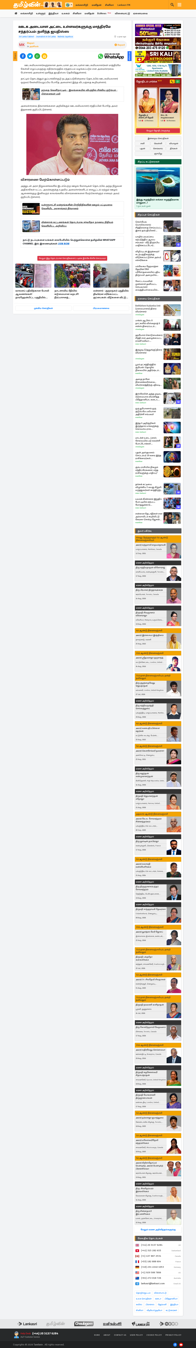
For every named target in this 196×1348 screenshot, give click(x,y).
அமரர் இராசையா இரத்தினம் (150, 635)
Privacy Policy (173, 1335)
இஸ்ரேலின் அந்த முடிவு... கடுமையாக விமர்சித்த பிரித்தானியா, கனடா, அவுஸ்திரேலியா (148, 396)
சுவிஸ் (139, 1304)
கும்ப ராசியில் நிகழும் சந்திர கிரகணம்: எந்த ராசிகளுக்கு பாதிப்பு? (146, 470)
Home (97, 1335)
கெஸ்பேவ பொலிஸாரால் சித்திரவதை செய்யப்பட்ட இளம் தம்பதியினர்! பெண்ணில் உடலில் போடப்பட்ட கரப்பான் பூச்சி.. (148, 226)
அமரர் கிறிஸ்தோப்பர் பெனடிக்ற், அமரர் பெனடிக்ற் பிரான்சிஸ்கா (149, 1165)
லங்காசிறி (81, 5)
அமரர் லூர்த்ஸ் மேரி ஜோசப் (149, 932)
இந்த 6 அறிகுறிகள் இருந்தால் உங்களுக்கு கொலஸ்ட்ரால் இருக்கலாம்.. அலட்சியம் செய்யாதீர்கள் (148, 426)
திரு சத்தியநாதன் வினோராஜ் (150, 567)
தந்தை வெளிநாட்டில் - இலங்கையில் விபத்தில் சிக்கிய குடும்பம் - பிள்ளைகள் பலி (79, 92)
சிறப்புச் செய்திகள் (149, 214)
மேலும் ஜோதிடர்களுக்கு (158, 130)
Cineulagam (139, 315)
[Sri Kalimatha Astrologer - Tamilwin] (158, 57)
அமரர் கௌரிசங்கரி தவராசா (150, 751)
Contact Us (120, 1335)
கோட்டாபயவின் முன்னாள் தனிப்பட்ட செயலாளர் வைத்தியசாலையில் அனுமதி (146, 285)
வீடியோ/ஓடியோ (154, 1310)
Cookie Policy (154, 1335)
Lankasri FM (123, 5)
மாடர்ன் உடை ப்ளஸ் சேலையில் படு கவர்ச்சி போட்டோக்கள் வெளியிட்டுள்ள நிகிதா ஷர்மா (147, 440)
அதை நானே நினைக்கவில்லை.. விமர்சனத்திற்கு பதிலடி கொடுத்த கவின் (147, 382)
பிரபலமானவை (101, 308)
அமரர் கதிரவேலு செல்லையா (150, 1050)
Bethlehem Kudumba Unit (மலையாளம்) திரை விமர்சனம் (147, 308)
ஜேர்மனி (162, 1304)
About (107, 1335)
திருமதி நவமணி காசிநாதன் (150, 1004)
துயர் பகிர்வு (144, 530)
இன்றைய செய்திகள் (158, 138)
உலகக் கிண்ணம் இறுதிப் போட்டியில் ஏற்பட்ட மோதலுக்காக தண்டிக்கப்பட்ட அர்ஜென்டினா (148, 502)
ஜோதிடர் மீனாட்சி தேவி (146, 116)
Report (121, 44)
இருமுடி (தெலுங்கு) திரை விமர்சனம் (148, 351)
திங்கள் (173, 148)
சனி (142, 143)
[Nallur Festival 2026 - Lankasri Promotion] (158, 43)
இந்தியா (53, 13)
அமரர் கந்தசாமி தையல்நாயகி (151, 545)
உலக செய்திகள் (144, 1298)
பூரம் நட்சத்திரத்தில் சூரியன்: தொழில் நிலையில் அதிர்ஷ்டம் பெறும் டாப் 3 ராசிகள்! (147, 367)
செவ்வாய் (158, 148)
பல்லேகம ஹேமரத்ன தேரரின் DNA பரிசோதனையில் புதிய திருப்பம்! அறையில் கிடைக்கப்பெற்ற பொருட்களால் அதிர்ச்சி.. (148, 271)
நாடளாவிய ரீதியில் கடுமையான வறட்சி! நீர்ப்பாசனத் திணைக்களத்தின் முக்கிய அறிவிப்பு (69, 294)
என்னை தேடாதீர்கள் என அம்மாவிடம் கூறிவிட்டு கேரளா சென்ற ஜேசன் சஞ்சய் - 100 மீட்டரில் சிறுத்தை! (148, 516)
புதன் (142, 148)
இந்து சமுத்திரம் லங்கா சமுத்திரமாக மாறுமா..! (157, 201)
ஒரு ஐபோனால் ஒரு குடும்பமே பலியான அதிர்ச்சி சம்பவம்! (145, 411)
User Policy (136, 1335)
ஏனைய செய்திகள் (149, 298)
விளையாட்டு (122, 13)
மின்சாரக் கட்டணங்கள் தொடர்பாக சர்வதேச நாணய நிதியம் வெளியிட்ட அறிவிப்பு (77, 224)
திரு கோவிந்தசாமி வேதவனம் (151, 1027)
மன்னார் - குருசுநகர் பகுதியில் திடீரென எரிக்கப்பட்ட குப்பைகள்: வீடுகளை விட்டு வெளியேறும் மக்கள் (111, 294)
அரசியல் (34, 46)
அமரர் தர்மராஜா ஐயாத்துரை (149, 1117)
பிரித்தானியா (171, 1298)
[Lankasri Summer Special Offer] (158, 30)
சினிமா (109, 5)
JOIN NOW (63, 243)
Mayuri (30, 43)
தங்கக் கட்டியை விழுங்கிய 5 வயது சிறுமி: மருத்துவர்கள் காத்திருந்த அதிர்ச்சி (148, 487)
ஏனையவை (140, 13)
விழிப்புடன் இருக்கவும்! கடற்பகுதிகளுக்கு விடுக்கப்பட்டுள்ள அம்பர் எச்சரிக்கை (148, 256)
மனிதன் (96, 5)
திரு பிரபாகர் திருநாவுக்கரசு (149, 590)
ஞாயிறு (158, 153)
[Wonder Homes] (158, 70)
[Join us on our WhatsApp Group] (111, 56)
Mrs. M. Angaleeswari (167, 116)
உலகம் (66, 13)
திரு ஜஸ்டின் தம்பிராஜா (147, 841)
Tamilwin (38, 1344)
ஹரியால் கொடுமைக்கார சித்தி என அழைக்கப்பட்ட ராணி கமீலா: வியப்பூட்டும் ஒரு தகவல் (149, 338)
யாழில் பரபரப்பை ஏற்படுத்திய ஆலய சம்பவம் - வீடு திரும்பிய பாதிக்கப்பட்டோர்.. (147, 241)
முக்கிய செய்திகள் (43, 308)
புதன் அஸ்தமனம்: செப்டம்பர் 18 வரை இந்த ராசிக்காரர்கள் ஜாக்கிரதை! (148, 455)
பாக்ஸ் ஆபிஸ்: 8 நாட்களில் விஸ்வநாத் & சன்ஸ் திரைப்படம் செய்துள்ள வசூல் (147, 323)
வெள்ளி (158, 143)
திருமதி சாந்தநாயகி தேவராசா (151, 909)
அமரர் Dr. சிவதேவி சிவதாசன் (150, 979)
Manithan (138, 373)
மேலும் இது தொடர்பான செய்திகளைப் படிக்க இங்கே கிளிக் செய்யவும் (72, 258)
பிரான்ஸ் (150, 1304)
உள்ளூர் (40, 13)
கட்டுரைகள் (171, 1310)
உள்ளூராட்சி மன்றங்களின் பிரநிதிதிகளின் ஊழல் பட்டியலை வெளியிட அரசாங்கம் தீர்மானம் (76, 206)
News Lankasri (140, 344)
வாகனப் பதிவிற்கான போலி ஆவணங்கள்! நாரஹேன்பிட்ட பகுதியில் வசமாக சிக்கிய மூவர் (32, 294)
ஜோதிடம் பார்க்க (149, 81)
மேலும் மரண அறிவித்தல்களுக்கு (158, 1229)
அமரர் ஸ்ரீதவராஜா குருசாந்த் (149, 657)
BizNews (104, 13)
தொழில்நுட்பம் (143, 1293)
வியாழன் (173, 143)
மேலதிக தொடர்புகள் (150, 1238)
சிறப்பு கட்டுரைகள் (148, 161)
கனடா (158, 1298)
